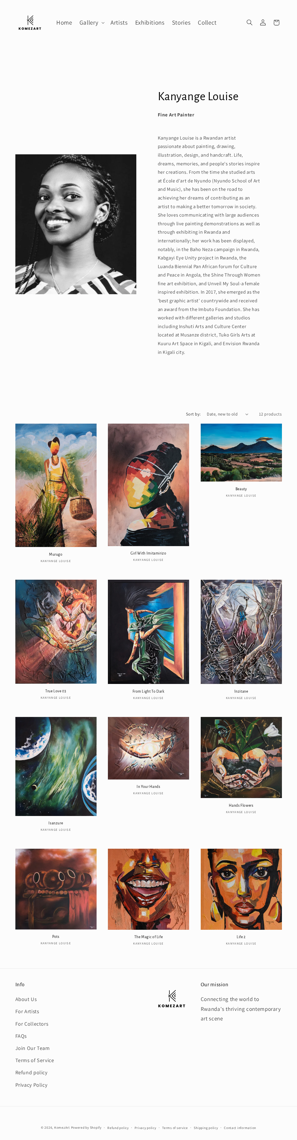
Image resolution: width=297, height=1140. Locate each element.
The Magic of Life (148, 937)
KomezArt (62, 1127)
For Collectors (31, 1023)
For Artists (27, 1011)
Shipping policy (206, 1128)
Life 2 (241, 937)
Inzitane (241, 691)
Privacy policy (145, 1128)
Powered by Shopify (86, 1127)
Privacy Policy (31, 1085)
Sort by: (193, 414)
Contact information (240, 1128)
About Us (26, 999)
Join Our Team (32, 1048)
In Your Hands (148, 787)
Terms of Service (34, 1060)
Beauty (241, 489)
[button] (91, 22)
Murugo (56, 554)
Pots (55, 937)
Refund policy (31, 1072)
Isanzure (55, 823)
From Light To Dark (148, 691)
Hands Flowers (241, 806)
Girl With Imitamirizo (148, 553)
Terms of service (175, 1128)
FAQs (21, 1036)
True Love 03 (55, 691)
